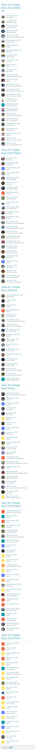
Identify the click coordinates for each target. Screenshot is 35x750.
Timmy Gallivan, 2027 (12, 60)
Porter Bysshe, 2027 (12, 25)
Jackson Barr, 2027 (11, 20)
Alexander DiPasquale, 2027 (14, 50)
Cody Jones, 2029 (11, 555)
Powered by (5, 747)
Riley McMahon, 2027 (12, 104)
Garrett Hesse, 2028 (12, 202)
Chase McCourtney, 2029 (13, 589)
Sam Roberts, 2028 (11, 246)
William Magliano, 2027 (12, 84)
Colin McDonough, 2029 (13, 594)
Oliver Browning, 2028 (12, 172)
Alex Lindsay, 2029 (11, 569)
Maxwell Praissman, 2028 (13, 236)
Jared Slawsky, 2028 (12, 256)
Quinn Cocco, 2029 (11, 515)
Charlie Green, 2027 (12, 432)
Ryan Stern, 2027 (11, 143)
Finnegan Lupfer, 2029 (12, 574)
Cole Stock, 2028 (11, 486)
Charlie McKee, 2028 (12, 221)
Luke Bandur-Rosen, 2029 (13, 510)
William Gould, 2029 (11, 535)
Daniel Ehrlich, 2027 (11, 55)
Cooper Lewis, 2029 (12, 706)
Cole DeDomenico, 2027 (13, 40)
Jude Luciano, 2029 (11, 711)
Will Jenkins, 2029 (11, 550)
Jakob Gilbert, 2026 (12, 324)
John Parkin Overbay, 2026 (14, 354)
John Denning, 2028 (12, 187)
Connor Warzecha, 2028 (13, 275)
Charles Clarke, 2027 (12, 30)
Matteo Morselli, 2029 (12, 604)
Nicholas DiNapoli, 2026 (13, 310)
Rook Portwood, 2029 (12, 721)
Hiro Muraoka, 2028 (11, 231)
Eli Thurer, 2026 (10, 373)
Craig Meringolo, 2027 (12, 109)
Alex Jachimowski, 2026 (13, 329)
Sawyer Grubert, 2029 (12, 540)
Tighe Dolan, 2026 (11, 314)
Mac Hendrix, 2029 (11, 682)
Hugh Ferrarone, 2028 (12, 427)
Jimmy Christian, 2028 (12, 403)
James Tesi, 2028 (11, 270)
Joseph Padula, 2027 (12, 476)
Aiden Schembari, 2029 (12, 731)
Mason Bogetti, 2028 (12, 393)
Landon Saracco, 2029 (12, 623)
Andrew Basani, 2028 (12, 163)
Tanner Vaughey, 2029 (12, 628)
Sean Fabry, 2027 (11, 422)
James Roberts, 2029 (12, 726)
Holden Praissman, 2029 (13, 241)
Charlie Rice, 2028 (11, 481)
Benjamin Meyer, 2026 (12, 339)
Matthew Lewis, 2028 (12, 457)
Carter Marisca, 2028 (12, 212)
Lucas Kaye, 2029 (11, 697)
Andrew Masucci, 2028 (12, 216)
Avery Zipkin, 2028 (11, 280)
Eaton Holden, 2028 (12, 437)
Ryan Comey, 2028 (11, 182)
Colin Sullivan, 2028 (11, 265)
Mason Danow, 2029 (12, 657)
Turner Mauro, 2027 (11, 99)
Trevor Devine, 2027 (12, 45)
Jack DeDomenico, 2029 (13, 525)
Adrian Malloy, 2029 (11, 716)
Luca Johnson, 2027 (12, 74)
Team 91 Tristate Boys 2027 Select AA (11, 7)
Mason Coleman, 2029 (12, 520)
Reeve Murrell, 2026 (12, 344)
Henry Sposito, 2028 (12, 260)
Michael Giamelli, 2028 (12, 192)
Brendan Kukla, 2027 (12, 79)
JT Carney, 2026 (11, 300)
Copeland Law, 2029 (12, 559)
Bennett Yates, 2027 (12, 496)
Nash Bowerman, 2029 (12, 643)
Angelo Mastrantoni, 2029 (13, 584)
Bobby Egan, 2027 (11, 417)
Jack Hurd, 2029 (10, 545)
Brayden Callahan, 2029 (13, 653)
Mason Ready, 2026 (12, 363)
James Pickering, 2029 (12, 608)
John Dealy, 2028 (11, 408)
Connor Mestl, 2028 (11, 226)
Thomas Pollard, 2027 (12, 118)
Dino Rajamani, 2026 (12, 359)
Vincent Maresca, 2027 (12, 89)
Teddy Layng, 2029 (11, 564)
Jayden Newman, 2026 (12, 349)
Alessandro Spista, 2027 (13, 133)
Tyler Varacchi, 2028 (12, 491)
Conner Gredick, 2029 (12, 672)
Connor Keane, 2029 (12, 702)
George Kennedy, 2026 (13, 334)
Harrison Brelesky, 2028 (13, 167)
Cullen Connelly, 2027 (12, 35)
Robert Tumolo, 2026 (12, 378)
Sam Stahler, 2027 (11, 138)
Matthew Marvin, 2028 (12, 461)
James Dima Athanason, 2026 (14, 295)
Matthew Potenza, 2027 (13, 123)
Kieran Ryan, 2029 (11, 618)
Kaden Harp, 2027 (11, 64)
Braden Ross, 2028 (11, 251)
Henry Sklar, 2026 (11, 368)
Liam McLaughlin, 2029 (12, 599)
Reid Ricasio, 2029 (11, 613)
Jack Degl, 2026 (10, 305)
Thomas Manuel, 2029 (12, 579)
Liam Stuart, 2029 (11, 736)
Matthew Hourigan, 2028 (13, 442)
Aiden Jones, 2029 (11, 687)
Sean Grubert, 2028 (12, 197)
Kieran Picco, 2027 (11, 113)
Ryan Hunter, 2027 (11, 69)
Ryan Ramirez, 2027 (11, 128)
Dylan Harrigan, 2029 (12, 677)
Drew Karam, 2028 (11, 447)
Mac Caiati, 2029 (11, 648)
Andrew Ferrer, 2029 (12, 530)
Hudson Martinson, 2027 (13, 94)
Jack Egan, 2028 (11, 412)
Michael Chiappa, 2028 (12, 398)
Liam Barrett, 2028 (11, 158)
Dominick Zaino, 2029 (12, 741)
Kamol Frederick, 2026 (12, 319)
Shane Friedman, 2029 (12, 667)
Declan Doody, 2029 (12, 662)
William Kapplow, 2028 (12, 207)
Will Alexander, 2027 (12, 15)
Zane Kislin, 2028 (11, 452)
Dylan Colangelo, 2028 (12, 177)
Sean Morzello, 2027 (12, 471)
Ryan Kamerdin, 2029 (12, 692)
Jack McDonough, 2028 (13, 466)
